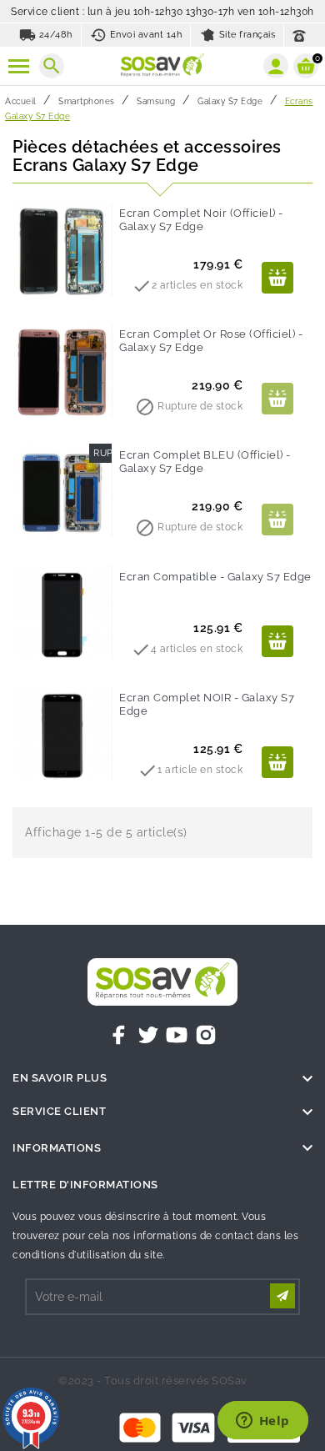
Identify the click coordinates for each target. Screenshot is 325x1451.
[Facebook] (119, 1034)
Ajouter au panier (277, 278)
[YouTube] (176, 1034)
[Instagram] (205, 1034)
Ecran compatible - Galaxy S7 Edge (215, 576)
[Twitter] (148, 1034)
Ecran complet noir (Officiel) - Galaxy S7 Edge (201, 220)
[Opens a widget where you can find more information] (262, 1422)
